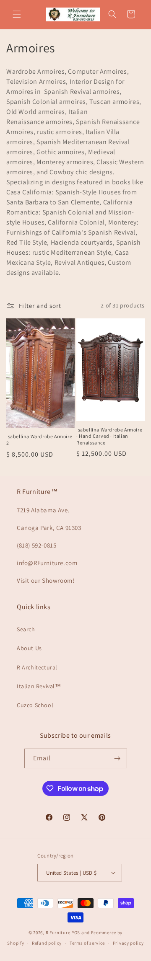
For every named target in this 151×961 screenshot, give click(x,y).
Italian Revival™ (39, 686)
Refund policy (47, 943)
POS (75, 932)
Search (26, 629)
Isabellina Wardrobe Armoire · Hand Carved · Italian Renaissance (109, 436)
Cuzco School (35, 705)
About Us (29, 648)
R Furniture (58, 932)
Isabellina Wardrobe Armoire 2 (39, 439)
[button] (17, 14)
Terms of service (87, 943)
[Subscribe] (117, 758)
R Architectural (37, 667)
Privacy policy (128, 943)
